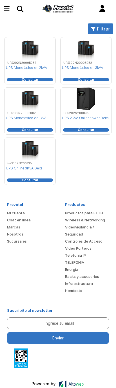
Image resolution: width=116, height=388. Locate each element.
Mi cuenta (16, 213)
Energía (71, 269)
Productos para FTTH (84, 213)
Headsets (73, 290)
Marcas (13, 227)
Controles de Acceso (83, 241)
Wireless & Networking (85, 220)
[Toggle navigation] (20, 9)
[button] (102, 8)
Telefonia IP (75, 255)
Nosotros (15, 234)
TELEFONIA (74, 262)
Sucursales (17, 241)
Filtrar (102, 29)
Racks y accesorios (82, 276)
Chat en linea (19, 220)
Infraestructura (79, 283)
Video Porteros (78, 248)
